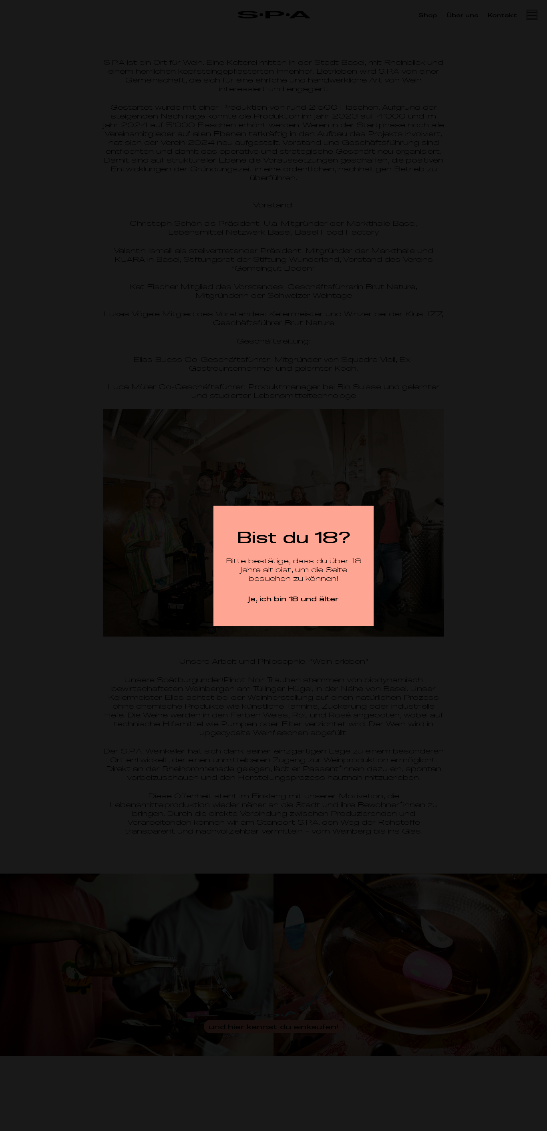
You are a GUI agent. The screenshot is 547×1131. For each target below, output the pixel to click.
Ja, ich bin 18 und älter (293, 599)
